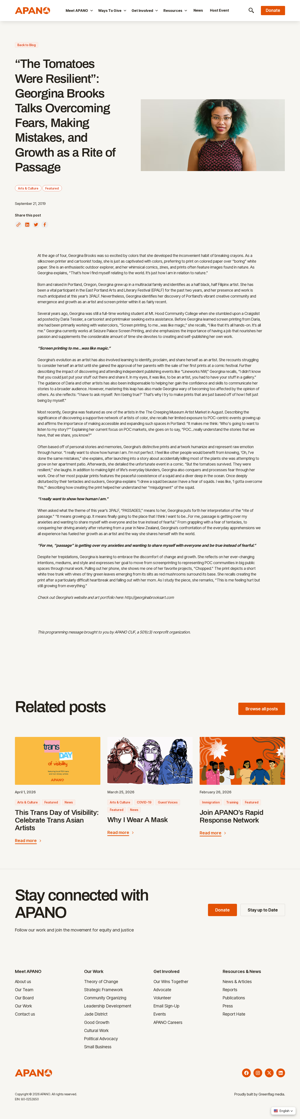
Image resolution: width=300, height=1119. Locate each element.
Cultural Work (96, 1030)
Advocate (162, 989)
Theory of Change (101, 981)
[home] (36, 10)
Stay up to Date (263, 910)
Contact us (25, 1014)
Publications (234, 997)
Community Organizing (105, 997)
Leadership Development (107, 1006)
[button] (79, 11)
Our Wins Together (171, 981)
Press (228, 1006)
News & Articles (237, 981)
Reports (230, 989)
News (198, 10)
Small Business (98, 1046)
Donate (222, 910)
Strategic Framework (103, 989)
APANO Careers (168, 1022)
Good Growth (97, 1022)
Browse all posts (262, 708)
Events (160, 1014)
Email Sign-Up (166, 1006)
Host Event (219, 10)
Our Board (24, 997)
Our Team (24, 989)
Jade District (96, 1014)
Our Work (23, 1006)
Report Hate (234, 1014)
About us (23, 981)
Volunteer (162, 997)
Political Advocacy (101, 1038)
